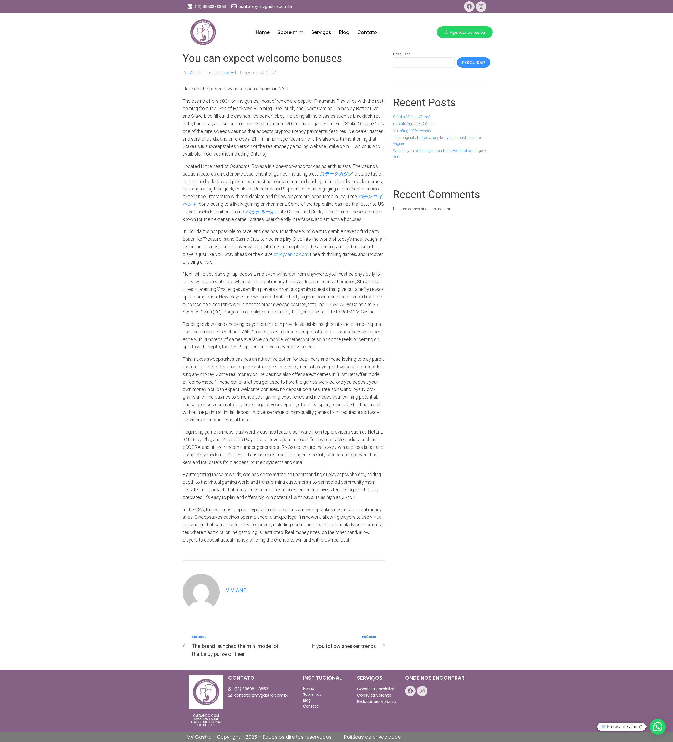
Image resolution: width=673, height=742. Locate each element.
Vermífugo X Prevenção (412, 131)
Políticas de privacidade (372, 737)
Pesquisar (401, 54)
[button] (465, 32)
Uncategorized (224, 73)
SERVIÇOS (370, 678)
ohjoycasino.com (291, 254)
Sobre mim (290, 32)
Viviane (195, 73)
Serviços (321, 32)
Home (263, 32)
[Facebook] (469, 6)
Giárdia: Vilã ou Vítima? (412, 117)
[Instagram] (481, 6)
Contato (367, 32)
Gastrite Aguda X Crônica (414, 124)
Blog (344, 32)
